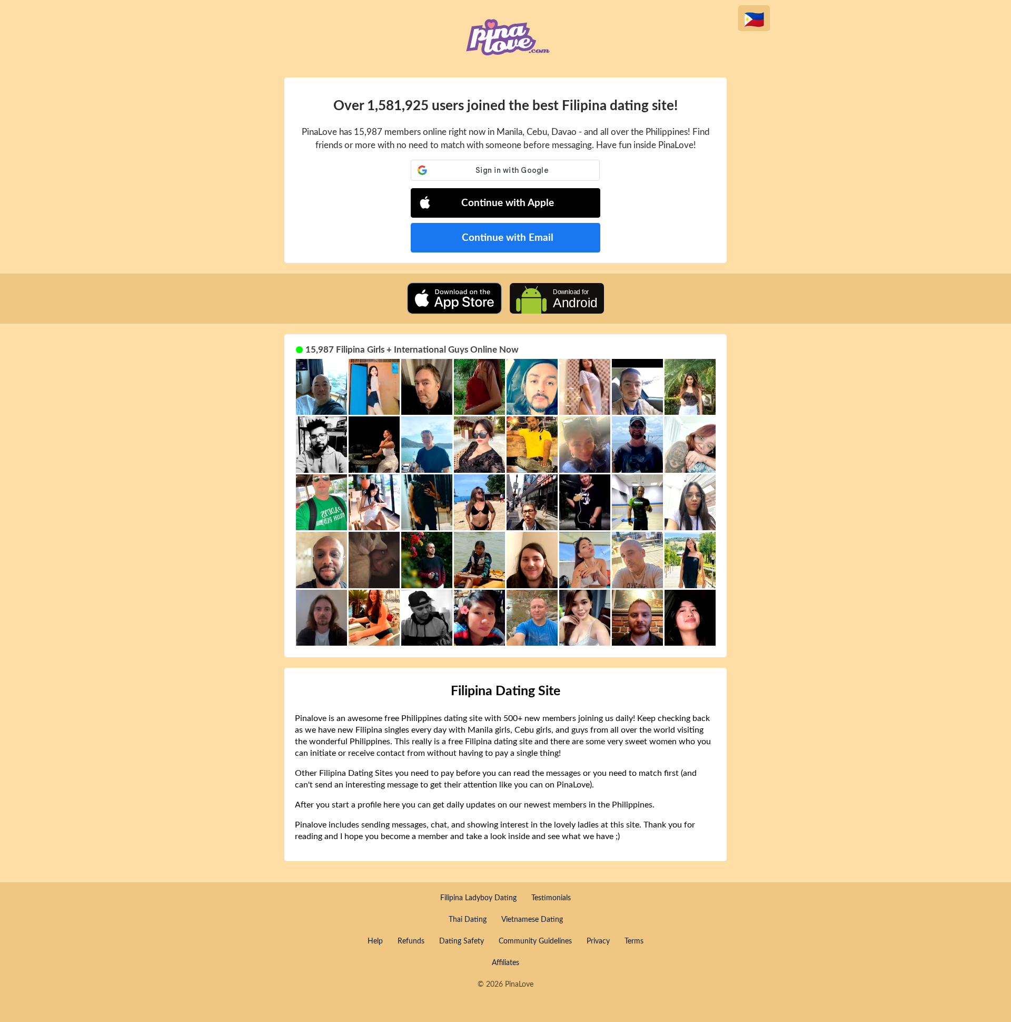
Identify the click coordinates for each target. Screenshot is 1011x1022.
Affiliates (505, 963)
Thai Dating (468, 919)
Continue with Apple (507, 203)
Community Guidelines (535, 941)
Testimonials (551, 898)
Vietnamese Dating (532, 919)
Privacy (598, 941)
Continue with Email (507, 238)
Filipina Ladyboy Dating (478, 898)
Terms (634, 941)
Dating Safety (461, 941)
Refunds (411, 941)
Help (375, 941)
